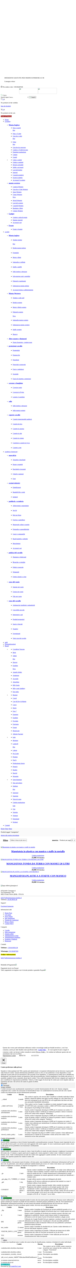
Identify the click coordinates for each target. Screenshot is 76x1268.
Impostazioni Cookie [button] (9, 1055)
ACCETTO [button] (35, 1055)
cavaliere (7, 121)
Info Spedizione (10, 918)
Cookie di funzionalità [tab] (8, 1138)
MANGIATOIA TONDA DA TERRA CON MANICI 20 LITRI (38, 863)
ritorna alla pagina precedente (10, 835)
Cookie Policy (9, 923)
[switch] (1, 1140)
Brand (7, 646)
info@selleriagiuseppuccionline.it (11, 898)
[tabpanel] (38, 1113)
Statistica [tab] (3, 1158)
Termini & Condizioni (12, 920)
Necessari (6, 1085)
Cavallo (7, 930)
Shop (6, 829)
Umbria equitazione (38, 855)
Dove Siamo (9, 916)
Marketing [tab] (4, 1196)
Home (7, 120)
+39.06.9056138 (12, 899)
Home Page (8, 913)
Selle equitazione (10, 932)
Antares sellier (9, 934)
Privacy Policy (9, 922)
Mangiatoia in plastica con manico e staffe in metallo (38, 851)
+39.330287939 (13, 951)
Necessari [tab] (4, 1083)
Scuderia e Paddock (11, 939)
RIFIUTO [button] (22, 1055)
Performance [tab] (5, 1147)
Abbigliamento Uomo (11, 935)
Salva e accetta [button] (5, 1264)
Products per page (65, 840)
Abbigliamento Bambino (12, 937)
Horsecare (8, 941)
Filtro (5, 840)
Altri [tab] (2, 1238)
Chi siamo (8, 915)
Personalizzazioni (10, 644)
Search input (5, 97)
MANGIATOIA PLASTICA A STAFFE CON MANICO (38, 876)
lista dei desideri (6, 106)
